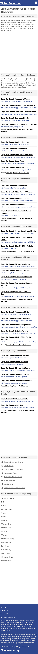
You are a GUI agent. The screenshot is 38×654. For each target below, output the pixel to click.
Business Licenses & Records (13, 462)
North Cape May (6, 509)
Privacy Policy (5, 614)
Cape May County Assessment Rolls (15, 312)
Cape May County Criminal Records (14, 167)
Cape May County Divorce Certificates (15, 264)
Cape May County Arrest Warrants (14, 148)
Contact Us (4, 611)
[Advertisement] (19, 51)
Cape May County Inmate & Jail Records (20, 251)
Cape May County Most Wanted (13, 204)
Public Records (6, 16)
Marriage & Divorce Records (13, 477)
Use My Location (9, 498)
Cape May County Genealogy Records (15, 270)
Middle (3, 502)
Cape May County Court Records (13, 161)
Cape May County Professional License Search (16, 293)
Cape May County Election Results (14, 399)
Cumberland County (7, 539)
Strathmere (5, 520)
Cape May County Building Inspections (16, 324)
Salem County (5, 553)
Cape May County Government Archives (16, 277)
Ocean (3, 513)
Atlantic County (6, 542)
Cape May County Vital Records (17, 386)
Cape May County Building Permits (14, 331)
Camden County (6, 561)
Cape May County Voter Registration (15, 405)
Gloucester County (7, 557)
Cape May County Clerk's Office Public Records (16, 338)
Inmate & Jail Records (11, 473)
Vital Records (8, 484)
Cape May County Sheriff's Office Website (17, 246)
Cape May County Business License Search (18, 105)
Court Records (8, 466)
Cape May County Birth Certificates (14, 361)
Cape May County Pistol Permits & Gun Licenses (16, 212)
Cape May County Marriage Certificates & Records (17, 284)
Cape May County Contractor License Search (18, 111)
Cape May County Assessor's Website (15, 99)
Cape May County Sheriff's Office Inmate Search (16, 238)
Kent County (5, 546)
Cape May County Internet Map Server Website (19, 124)
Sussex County (6, 550)
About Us (3, 607)
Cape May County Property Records (18, 345)
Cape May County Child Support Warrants (17, 155)
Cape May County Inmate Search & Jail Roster (18, 231)
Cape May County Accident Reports (15, 142)
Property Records (9, 480)
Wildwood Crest (6, 524)
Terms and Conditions (8, 617)
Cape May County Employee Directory (15, 118)
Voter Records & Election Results (14, 488)
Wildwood (4, 531)
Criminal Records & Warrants (13, 469)
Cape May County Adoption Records (15, 355)
